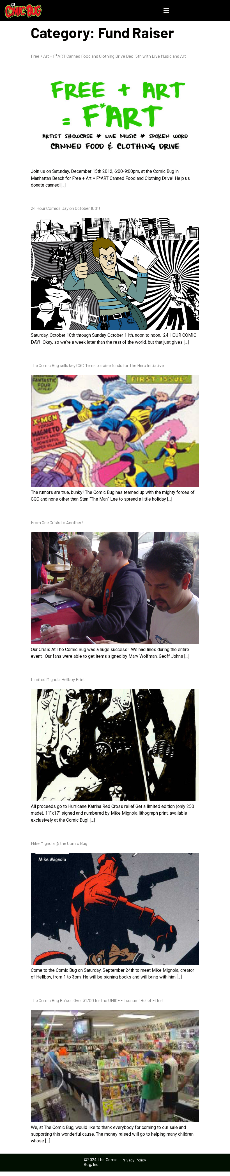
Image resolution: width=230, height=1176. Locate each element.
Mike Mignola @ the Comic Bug (59, 843)
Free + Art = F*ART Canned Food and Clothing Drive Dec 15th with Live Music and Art (108, 56)
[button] (166, 10)
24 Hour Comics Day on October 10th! (65, 208)
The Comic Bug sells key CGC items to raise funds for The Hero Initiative (97, 365)
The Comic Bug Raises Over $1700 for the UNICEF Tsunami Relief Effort (97, 1000)
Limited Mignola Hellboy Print (58, 679)
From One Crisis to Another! (57, 522)
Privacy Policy (133, 1160)
